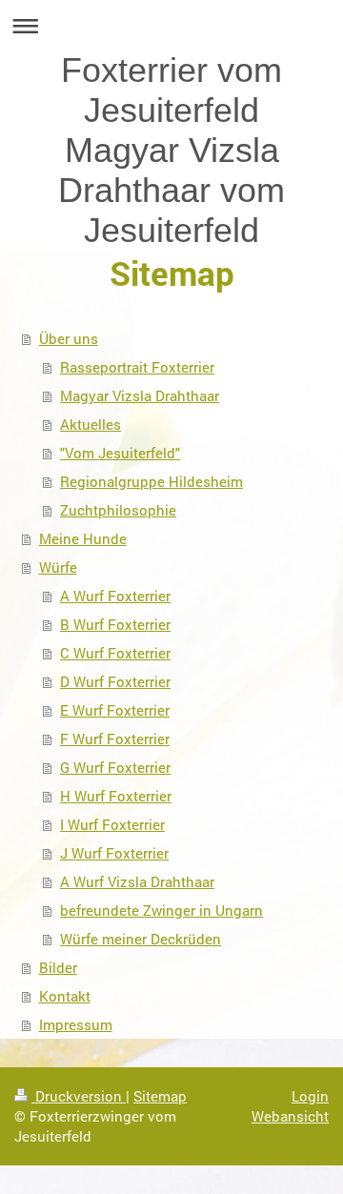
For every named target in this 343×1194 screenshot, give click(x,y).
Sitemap (160, 1095)
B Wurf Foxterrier (115, 624)
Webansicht (290, 1115)
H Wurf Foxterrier (116, 795)
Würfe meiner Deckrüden (140, 938)
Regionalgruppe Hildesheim (151, 481)
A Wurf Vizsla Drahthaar (137, 881)
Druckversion (78, 1095)
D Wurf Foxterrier (115, 681)
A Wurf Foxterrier (115, 595)
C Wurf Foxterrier (115, 652)
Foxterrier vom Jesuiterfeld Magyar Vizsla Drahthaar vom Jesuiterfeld (171, 150)
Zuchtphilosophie (118, 509)
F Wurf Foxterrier (115, 738)
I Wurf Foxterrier (112, 824)
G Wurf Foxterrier (115, 767)
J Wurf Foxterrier (114, 852)
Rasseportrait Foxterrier (137, 366)
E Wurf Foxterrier (115, 709)
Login (310, 1095)
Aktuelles (90, 424)
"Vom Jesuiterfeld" (120, 452)
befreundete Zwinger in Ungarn (161, 910)
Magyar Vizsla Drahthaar (139, 395)
